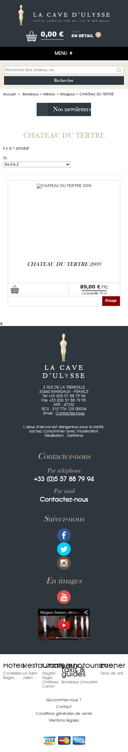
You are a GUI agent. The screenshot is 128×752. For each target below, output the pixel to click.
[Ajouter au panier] (15, 289)
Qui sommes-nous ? (63, 700)
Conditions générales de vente (64, 713)
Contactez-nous (70, 413)
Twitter (64, 549)
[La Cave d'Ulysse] (64, 15)
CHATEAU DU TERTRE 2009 (64, 264)
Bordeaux (31, 94)
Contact (63, 707)
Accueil (9, 94)
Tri (5, 158)
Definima (75, 435)
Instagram (64, 563)
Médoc (49, 94)
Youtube (64, 597)
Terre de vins (111, 673)
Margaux (67, 94)
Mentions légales (64, 720)
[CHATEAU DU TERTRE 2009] (64, 186)
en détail (82, 34)
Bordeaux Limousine (80, 682)
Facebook (64, 535)
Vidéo (64, 624)
